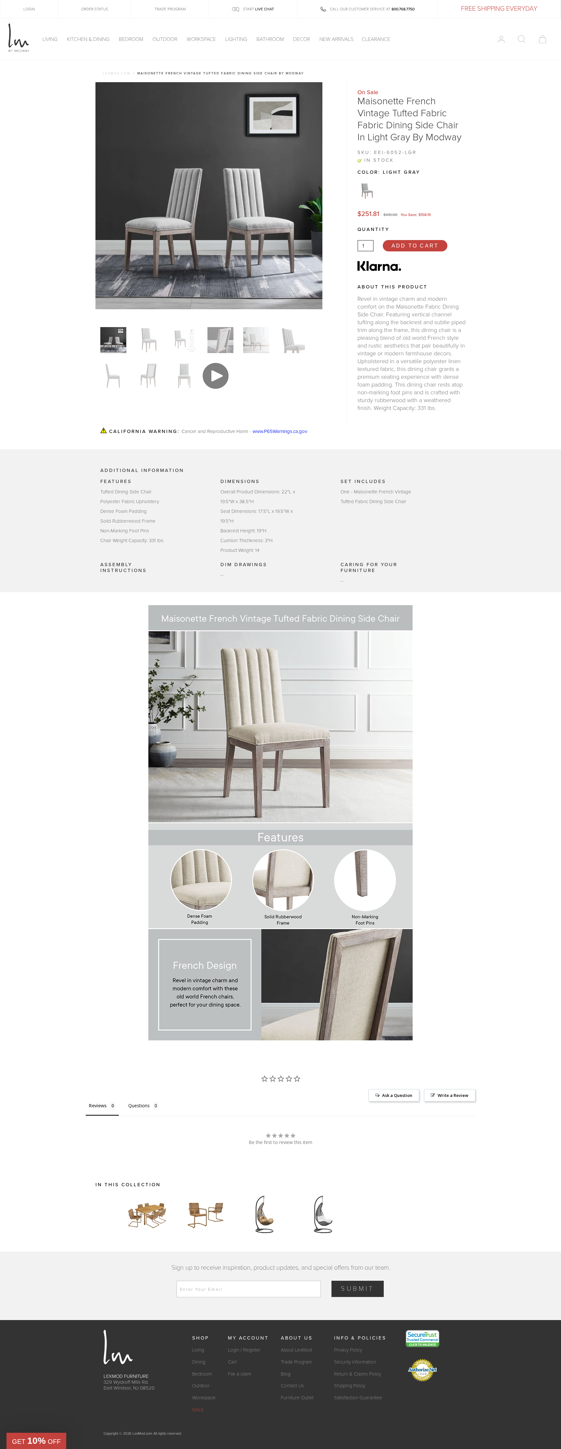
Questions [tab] (139, 1105)
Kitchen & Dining (89, 39)
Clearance (376, 39)
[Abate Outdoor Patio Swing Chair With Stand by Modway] (264, 1214)
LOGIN (29, 9)
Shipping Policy (349, 1386)
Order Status (94, 9)
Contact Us (292, 1386)
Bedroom (131, 39)
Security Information (355, 1362)
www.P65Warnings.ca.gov (280, 431)
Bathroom (270, 39)
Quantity (373, 229)
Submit (357, 1289)
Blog (285, 1374)
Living (51, 39)
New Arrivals (336, 39)
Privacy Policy (348, 1350)
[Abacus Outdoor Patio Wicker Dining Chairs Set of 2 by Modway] (205, 1214)
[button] (36, 1441)
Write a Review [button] (453, 1095)
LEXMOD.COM (117, 73)
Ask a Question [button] (397, 1095)
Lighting (236, 39)
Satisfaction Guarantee (358, 1398)
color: (388, 172)
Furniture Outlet (297, 1398)
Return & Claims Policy (357, 1374)
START (258, 9)
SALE (198, 1410)
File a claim (239, 1374)
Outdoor (166, 39)
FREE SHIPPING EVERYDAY (499, 9)
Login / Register (244, 1350)
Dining (198, 1362)
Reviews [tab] (97, 1105)
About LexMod (296, 1350)
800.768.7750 (403, 9)
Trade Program (296, 1362)
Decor (302, 39)
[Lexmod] (18, 38)
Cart (232, 1362)
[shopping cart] (542, 39)
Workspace (202, 39)
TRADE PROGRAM (170, 9)
